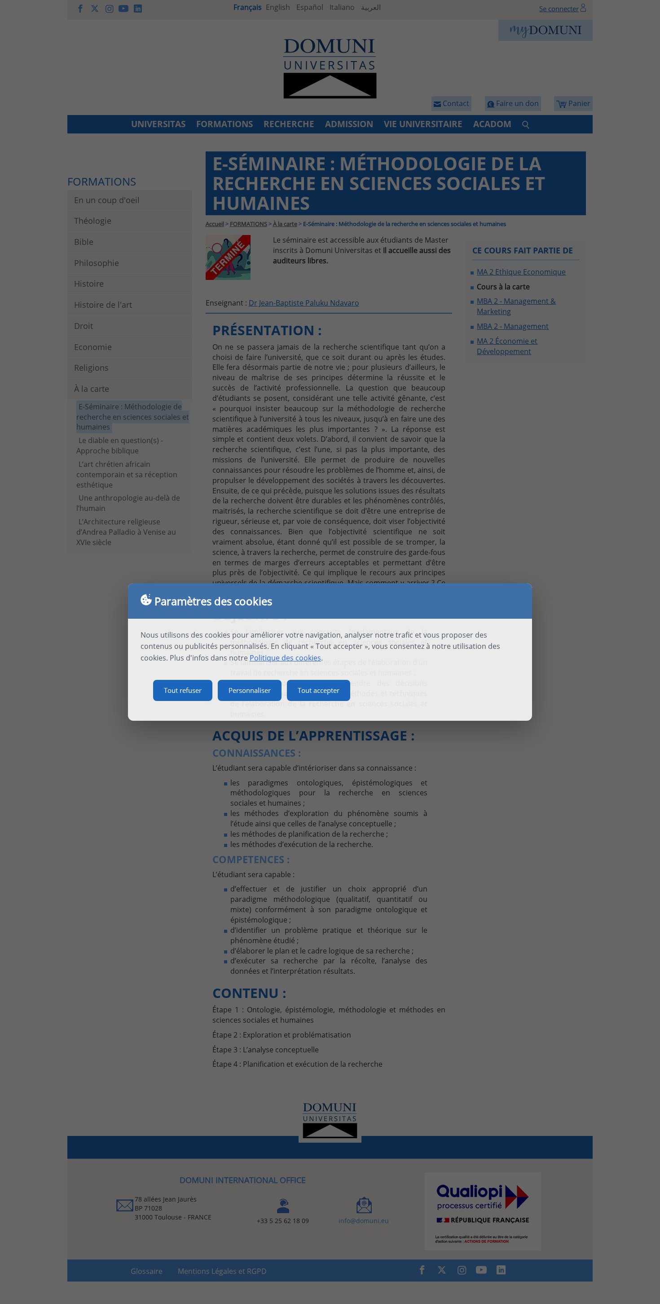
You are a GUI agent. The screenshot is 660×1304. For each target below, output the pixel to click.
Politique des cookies (285, 658)
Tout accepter (318, 690)
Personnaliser (250, 690)
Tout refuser (183, 690)
